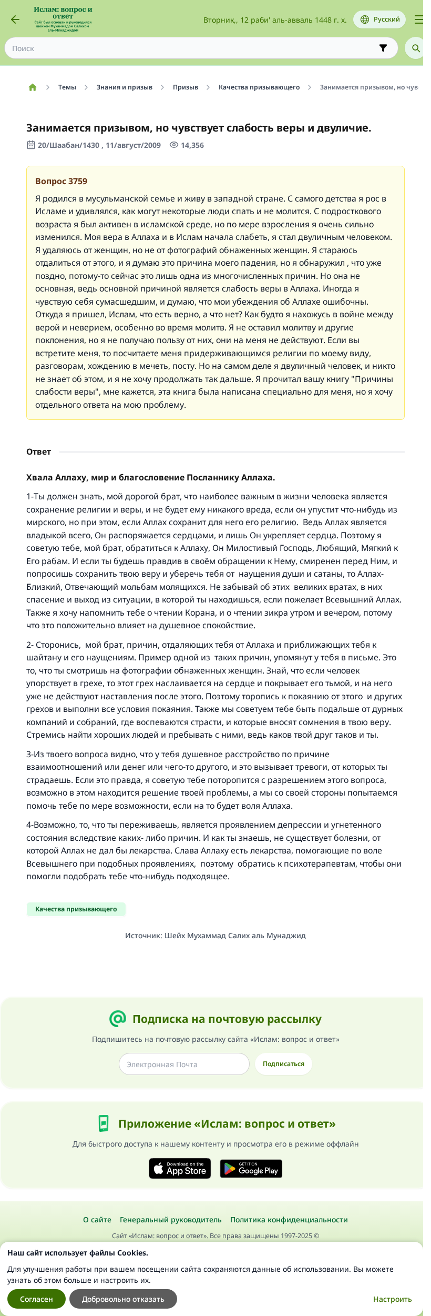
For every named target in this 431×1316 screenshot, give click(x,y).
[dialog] (211, 1279)
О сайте (97, 1219)
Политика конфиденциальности (289, 1219)
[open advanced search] (383, 48)
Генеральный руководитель (171, 1219)
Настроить (392, 1299)
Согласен (36, 1299)
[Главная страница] (32, 87)
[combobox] (194, 48)
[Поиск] (416, 48)
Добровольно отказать (123, 1299)
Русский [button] (387, 19)
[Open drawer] (419, 19)
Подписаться (283, 1063)
